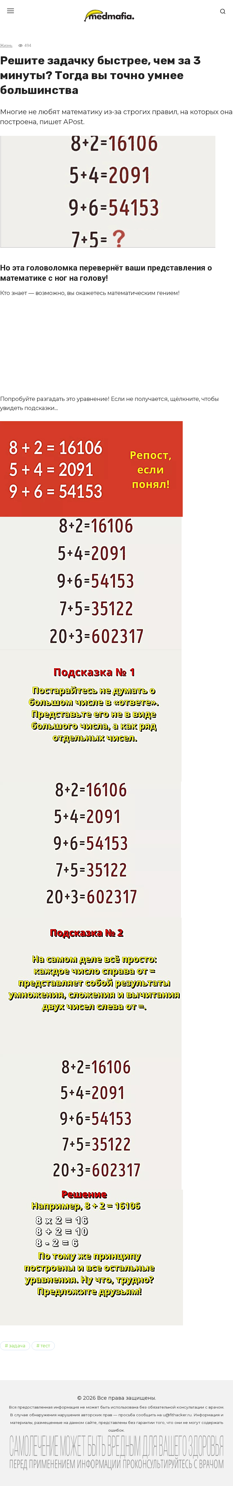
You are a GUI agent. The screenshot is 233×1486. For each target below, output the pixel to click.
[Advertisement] (116, 346)
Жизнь (6, 45)
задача (17, 1345)
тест (45, 1345)
